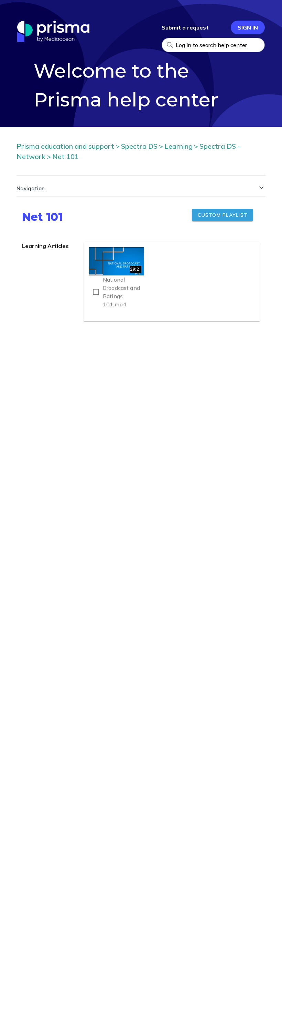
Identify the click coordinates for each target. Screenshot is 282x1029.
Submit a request (185, 27)
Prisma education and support (65, 146)
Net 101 (65, 156)
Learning (178, 146)
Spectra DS (139, 146)
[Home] (53, 39)
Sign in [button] (248, 27)
